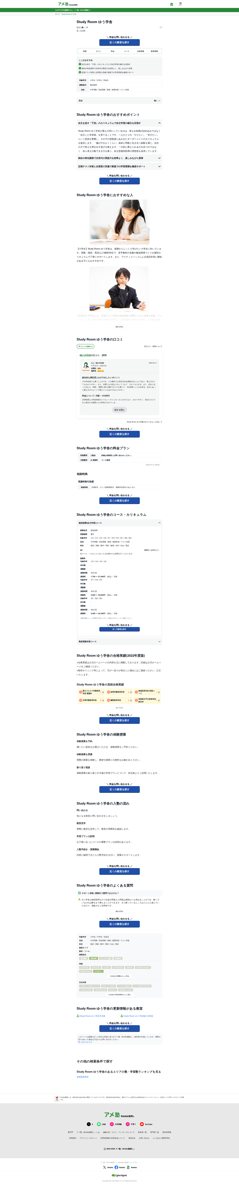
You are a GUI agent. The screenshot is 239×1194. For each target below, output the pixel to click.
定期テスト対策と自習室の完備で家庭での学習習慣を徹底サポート (111, 166)
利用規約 (72, 1138)
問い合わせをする (85, 1042)
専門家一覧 (154, 1132)
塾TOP (57, 14)
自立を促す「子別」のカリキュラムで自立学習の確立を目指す (109, 123)
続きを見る (119, 327)
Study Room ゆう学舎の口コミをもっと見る (143, 422)
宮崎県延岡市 (83, 1076)
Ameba (110, 1167)
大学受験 (118, 1124)
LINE (104, 1124)
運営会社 (131, 1138)
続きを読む (119, 409)
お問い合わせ (144, 1138)
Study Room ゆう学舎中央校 (92, 1016)
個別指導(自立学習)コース (90, 522)
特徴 (85, 51)
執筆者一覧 (142, 1132)
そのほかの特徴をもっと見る (119, 976)
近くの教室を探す (119, 42)
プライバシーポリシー (88, 1138)
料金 (112, 51)
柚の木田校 (85, 355)
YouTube (148, 1124)
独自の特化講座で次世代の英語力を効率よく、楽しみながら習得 (110, 158)
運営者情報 (166, 1132)
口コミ (98, 51)
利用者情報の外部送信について (113, 1138)
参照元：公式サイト (151, 550)
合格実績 (140, 51)
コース (126, 51)
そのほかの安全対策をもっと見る (119, 994)
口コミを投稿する (87, 346)
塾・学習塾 (81, 30)
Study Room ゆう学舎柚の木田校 (138, 1016)
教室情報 (154, 51)
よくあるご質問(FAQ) (161, 1138)
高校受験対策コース (88, 641)
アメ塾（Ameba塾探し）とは (88, 1132)
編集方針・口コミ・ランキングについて (119, 1132)
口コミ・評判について (154, 346)
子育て (133, 1124)
